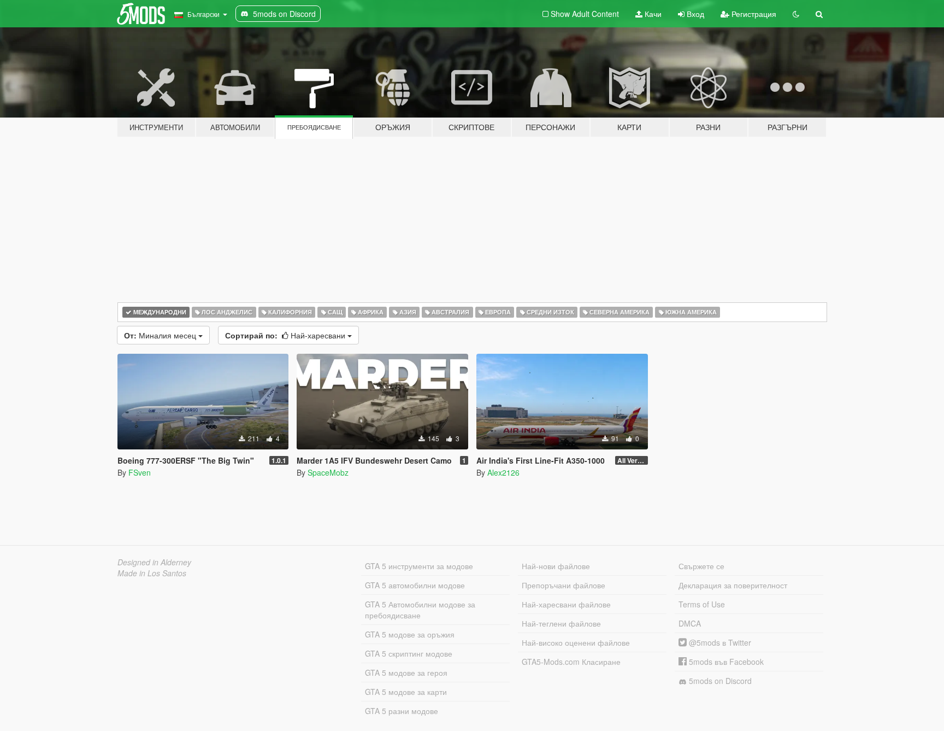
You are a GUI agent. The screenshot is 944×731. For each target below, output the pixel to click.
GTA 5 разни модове (401, 710)
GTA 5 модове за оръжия (410, 634)
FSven (139, 472)
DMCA (689, 623)
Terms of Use (701, 604)
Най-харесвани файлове (566, 604)
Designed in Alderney (154, 562)
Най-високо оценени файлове (576, 642)
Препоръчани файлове (563, 585)
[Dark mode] (795, 13)
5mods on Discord (719, 680)
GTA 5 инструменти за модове (419, 565)
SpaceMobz (328, 472)
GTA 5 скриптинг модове (408, 653)
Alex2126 (503, 472)
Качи (652, 13)
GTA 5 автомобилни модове (415, 585)
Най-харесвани (286, 335)
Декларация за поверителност (732, 585)
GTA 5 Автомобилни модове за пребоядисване (420, 610)
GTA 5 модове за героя (406, 672)
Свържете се (701, 565)
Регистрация (752, 13)
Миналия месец (161, 335)
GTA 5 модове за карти (406, 691)
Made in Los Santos (151, 573)
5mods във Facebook (725, 661)
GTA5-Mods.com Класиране (571, 661)
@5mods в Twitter (719, 642)
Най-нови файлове (556, 565)
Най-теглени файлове (561, 623)
